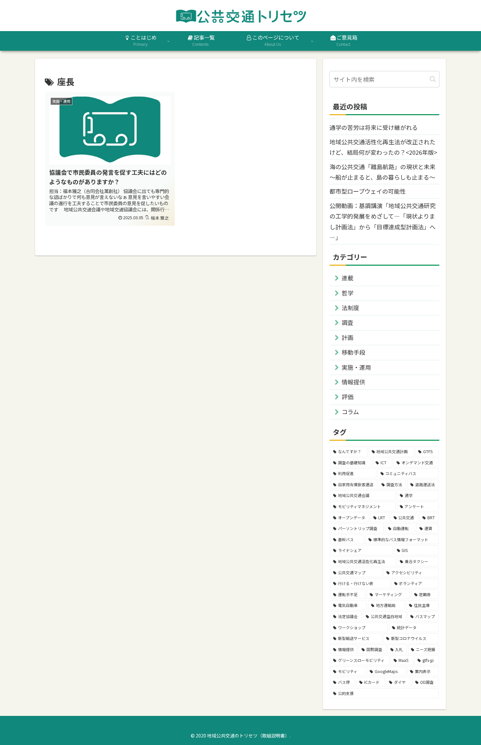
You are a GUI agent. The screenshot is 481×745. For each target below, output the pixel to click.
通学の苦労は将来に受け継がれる (374, 127)
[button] (432, 79)
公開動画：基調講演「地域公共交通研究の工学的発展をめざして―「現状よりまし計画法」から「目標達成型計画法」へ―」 (383, 221)
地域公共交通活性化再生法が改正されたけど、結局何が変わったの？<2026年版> (383, 146)
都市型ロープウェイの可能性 (368, 191)
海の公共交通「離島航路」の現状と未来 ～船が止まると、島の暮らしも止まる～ (383, 171)
